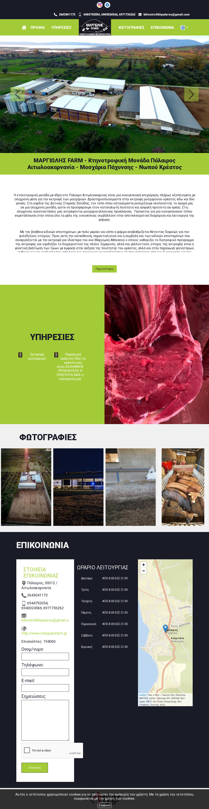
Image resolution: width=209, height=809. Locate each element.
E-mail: (28, 680)
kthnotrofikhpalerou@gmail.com (45, 620)
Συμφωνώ (104, 805)
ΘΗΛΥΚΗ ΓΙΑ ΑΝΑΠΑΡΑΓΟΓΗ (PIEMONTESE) (131, 487)
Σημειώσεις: (33, 696)
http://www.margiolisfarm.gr (44, 633)
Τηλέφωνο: (32, 664)
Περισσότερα (104, 268)
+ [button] (143, 564)
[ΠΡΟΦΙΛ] (24, 27)
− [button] (143, 570)
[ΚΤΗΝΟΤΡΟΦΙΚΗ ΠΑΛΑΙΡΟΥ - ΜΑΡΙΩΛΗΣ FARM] (107, 5)
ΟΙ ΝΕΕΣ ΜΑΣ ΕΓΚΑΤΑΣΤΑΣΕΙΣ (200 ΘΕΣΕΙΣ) (78, 487)
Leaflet (142, 694)
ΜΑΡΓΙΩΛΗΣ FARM (26, 487)
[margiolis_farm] (99, 5)
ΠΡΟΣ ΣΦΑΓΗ (183, 487)
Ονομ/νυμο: (32, 649)
